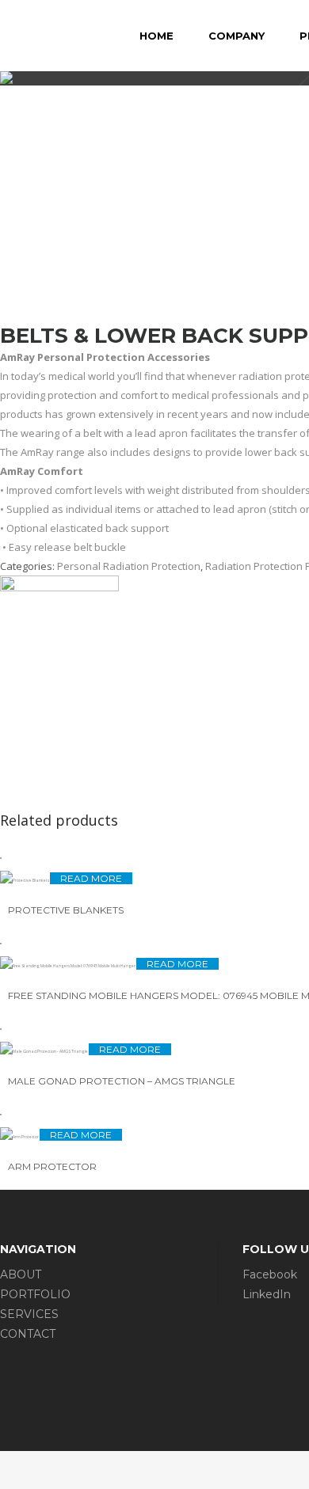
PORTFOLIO (35, 1294)
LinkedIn (266, 1294)
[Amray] (59, 587)
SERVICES (29, 1314)
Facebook (269, 1274)
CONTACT (27, 1334)
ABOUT (20, 1274)
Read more (91, 878)
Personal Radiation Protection (128, 566)
